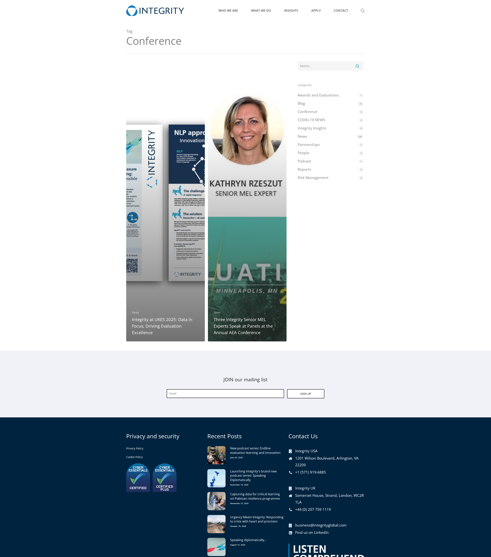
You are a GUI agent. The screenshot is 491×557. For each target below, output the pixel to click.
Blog (301, 103)
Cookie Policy (134, 457)
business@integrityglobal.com (321, 525)
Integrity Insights (312, 128)
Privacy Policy (134, 448)
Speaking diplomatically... (248, 540)
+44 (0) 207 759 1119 (313, 509)
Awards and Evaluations (318, 95)
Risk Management (313, 177)
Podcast (304, 161)
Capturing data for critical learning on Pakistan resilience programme (255, 496)
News (135, 312)
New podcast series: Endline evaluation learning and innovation (255, 450)
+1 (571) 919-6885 (310, 472)
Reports (304, 169)
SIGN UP (305, 394)
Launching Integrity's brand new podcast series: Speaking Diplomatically (253, 475)
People (303, 152)
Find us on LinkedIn (312, 532)
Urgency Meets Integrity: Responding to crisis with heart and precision (256, 519)
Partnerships (309, 144)
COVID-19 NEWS (311, 119)
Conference (307, 111)
